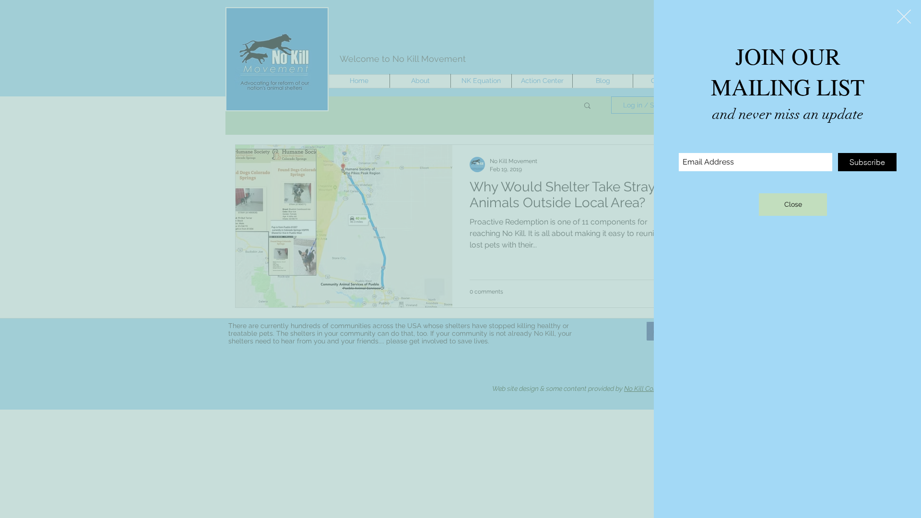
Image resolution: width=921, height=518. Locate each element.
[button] (904, 17)
